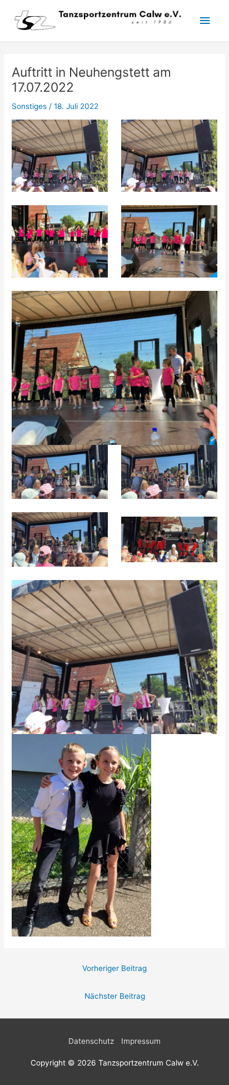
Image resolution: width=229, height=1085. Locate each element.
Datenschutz (91, 1041)
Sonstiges (29, 106)
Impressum (141, 1041)
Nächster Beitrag (114, 996)
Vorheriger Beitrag (114, 968)
